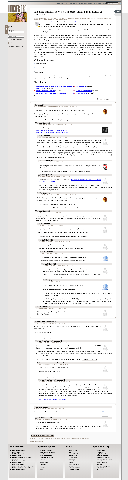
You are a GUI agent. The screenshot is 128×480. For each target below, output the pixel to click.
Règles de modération (102, 462)
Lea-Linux (71, 466)
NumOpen (41, 408)
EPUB (109, 99)
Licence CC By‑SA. (106, 18)
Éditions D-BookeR (73, 454)
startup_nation (44, 462)
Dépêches (60, 3)
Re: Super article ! (16, 452)
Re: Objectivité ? (44, 123)
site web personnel (50, 106)
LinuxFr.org (17, 12)
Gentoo (72, 22)
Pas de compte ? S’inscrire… (16, 46)
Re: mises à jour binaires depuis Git (50, 341)
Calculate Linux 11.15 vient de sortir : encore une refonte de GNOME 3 (68, 13)
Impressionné (15, 459)
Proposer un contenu (16, 26)
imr (46, 253)
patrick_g (83, 18)
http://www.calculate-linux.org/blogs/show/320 (54, 399)
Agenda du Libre (73, 450)
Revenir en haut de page (36, 441)
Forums (81, 3)
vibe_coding (43, 464)
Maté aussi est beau (41, 407)
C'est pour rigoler (16, 455)
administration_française (46, 457)
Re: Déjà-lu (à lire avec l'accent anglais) (21, 457)
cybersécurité (43, 460)
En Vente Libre (72, 460)
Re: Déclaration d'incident (18, 454)
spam (41, 466)
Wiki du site (100, 460)
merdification (43, 454)
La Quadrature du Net (74, 464)
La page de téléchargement (84, 90)
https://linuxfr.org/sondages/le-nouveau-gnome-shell (52, 132)
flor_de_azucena (43, 18)
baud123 (77, 18)
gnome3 (50, 19)
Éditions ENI (72, 459)
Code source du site (101, 467)
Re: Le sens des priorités (18, 464)
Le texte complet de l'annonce (45, 90)
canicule (42, 459)
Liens (75, 3)
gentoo (45, 19)
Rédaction (88, 3)
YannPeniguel (42, 323)
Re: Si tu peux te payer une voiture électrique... (23, 466)
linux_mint (55, 19)
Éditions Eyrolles (73, 457)
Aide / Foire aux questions (103, 457)
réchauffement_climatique (46, 455)
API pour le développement (103, 466)
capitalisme (43, 467)
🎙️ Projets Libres (100, 3)
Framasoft (71, 462)
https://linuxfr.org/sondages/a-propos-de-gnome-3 (51, 130)
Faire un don (100, 452)
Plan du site (99, 469)
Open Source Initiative (74, 467)
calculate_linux (63, 19)
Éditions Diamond (73, 455)
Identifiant (11, 30)
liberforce (41, 106)
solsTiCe (42, 124)
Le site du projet (81, 86)
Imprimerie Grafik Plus (74, 469)
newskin (45, 162)
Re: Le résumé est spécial (18, 450)
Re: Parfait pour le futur (18, 462)
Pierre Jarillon (96, 18)
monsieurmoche (47, 176)
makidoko (44, 137)
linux (41, 469)
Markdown (102, 99)
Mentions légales (101, 450)
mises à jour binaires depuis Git (45, 322)
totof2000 (43, 308)
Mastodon (58, 106)
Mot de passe (11, 34)
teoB (43, 225)
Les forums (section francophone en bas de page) (51, 93)
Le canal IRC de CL (81, 93)
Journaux (68, 3)
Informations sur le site (102, 455)
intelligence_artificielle (45, 450)
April (70, 452)
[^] (36, 123)
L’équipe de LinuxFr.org (102, 454)
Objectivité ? (39, 105)
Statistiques (99, 464)
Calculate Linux (46, 22)
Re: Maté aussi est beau (47, 418)
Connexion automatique (16, 39)
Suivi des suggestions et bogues (104, 459)
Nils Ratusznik (70, 18)
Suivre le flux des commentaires (43, 435)
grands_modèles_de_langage (47, 452)
